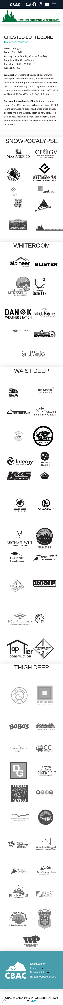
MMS (34, 1001)
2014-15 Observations (16, 42)
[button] (54, 4)
